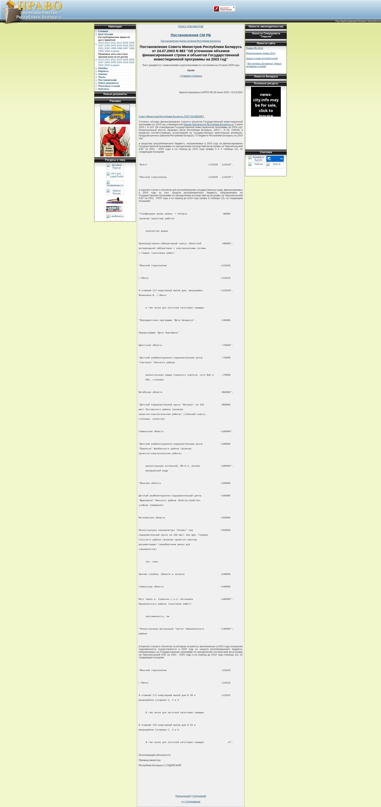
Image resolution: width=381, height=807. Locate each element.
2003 (125, 45)
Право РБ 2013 (254, 48)
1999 (113, 48)
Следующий (199, 796)
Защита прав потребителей (262, 58)
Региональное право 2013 (260, 53)
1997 (125, 48)
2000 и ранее (111, 65)
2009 (125, 42)
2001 (101, 48)
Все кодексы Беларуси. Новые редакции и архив (264, 65)
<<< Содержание (190, 801)
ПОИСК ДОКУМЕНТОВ (190, 26)
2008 (131, 42)
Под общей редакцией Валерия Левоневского (358, 21)
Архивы (103, 68)
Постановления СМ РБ (191, 35)
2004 (119, 45)
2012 (107, 42)
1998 (119, 48)
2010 (119, 42)
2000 (107, 48)
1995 (101, 51)
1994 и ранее (111, 51)
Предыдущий (182, 796)
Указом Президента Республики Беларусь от (208, 124)
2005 (113, 45)
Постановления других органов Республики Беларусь (191, 41)
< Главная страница (190, 76)
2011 (113, 42)
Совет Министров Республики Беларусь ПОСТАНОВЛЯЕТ (172, 116)
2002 (132, 45)
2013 (101, 42)
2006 (107, 45)
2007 (101, 45)
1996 (132, 48)
